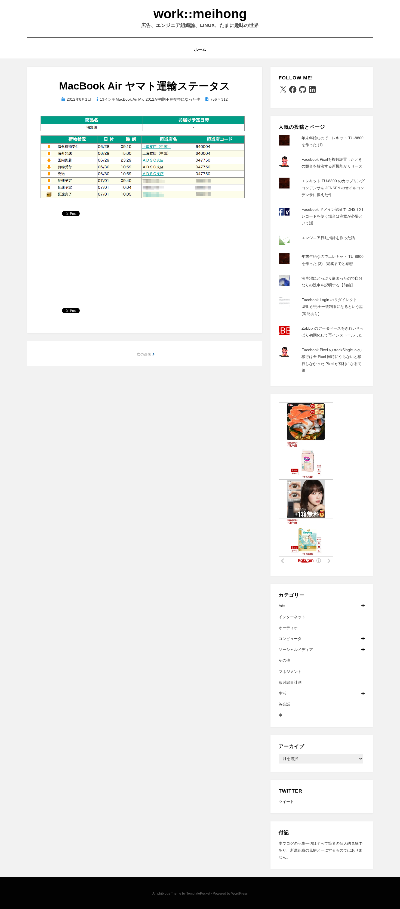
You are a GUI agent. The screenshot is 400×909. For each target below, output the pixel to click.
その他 (284, 660)
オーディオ (288, 628)
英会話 (284, 704)
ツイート (286, 801)
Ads (282, 606)
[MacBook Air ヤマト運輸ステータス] (142, 157)
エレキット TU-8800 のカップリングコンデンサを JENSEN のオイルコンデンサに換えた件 (333, 188)
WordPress (239, 893)
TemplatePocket (198, 893)
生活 (282, 693)
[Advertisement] (144, 264)
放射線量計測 (290, 682)
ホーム (200, 49)
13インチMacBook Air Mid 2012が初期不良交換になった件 (150, 99)
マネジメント (290, 671)
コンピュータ (290, 638)
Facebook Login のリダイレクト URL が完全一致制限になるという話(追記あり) (332, 307)
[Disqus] (144, 443)
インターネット (292, 617)
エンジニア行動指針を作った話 (328, 238)
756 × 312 (219, 99)
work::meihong (200, 14)
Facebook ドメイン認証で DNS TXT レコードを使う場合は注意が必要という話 (332, 216)
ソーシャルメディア (296, 649)
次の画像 (144, 354)
